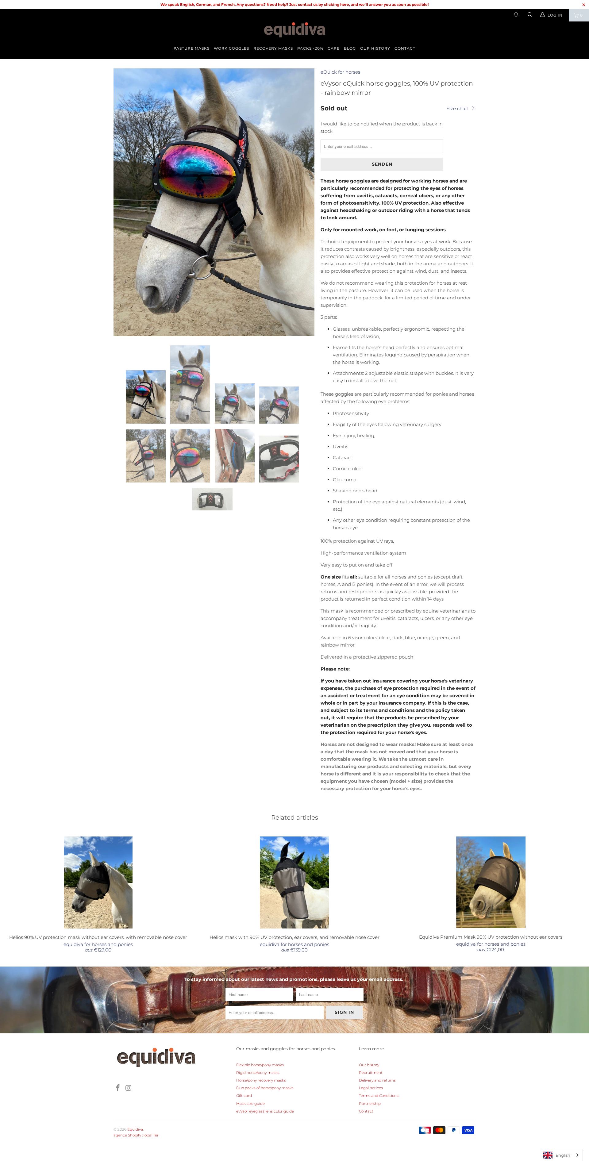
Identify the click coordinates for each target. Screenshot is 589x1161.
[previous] (124, 202)
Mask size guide (250, 1103)
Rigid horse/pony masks (257, 1072)
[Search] (529, 15)
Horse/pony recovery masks (261, 1080)
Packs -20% (310, 48)
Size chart (458, 108)
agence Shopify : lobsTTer (136, 1135)
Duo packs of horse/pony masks (265, 1088)
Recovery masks (273, 48)
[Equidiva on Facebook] (118, 1088)
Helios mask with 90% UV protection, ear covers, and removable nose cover (294, 882)
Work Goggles (231, 48)
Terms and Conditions (378, 1095)
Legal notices (371, 1088)
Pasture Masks (192, 48)
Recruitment (371, 1072)
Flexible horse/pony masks (260, 1065)
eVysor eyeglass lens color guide (265, 1111)
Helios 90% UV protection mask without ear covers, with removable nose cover (98, 882)
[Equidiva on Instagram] (128, 1088)
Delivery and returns (377, 1080)
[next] (304, 202)
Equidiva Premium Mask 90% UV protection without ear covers (490, 882)
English (563, 1155)
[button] (516, 15)
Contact (405, 48)
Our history (375, 48)
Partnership (370, 1103)
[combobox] (561, 1155)
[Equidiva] (294, 29)
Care (334, 48)
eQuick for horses (340, 72)
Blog (350, 48)
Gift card (244, 1095)
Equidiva (135, 1129)
